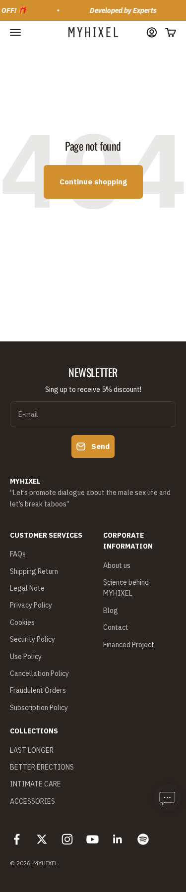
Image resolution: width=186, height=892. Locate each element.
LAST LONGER (32, 750)
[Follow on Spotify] (143, 839)
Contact (115, 627)
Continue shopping (93, 181)
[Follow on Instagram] (67, 839)
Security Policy (32, 639)
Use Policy (26, 656)
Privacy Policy (31, 605)
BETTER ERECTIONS (42, 767)
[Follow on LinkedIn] (117, 839)
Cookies (22, 622)
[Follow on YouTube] (92, 839)
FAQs (18, 554)
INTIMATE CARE (35, 784)
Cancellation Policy (39, 673)
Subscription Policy (39, 707)
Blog (110, 610)
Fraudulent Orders (38, 690)
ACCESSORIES (32, 801)
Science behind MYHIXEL (126, 588)
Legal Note (27, 588)
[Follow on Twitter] (42, 839)
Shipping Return (34, 571)
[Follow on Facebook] (16, 839)
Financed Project (128, 644)
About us (116, 565)
